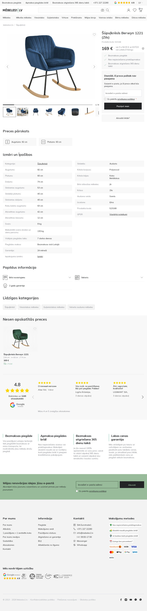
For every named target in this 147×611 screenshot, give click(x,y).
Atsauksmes (8, 545)
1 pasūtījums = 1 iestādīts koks (17, 533)
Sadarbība (8, 541)
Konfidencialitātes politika (42, 599)
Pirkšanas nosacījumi (67, 599)
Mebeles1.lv (8, 25)
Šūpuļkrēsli (20, 25)
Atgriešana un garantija (49, 537)
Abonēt (132, 485)
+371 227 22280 (84, 529)
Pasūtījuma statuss (47, 533)
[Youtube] (131, 599)
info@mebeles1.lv (85, 533)
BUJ (39, 541)
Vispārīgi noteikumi (118, 214)
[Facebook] (122, 599)
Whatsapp (82, 545)
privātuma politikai (126, 99)
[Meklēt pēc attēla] (102, 10)
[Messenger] (136, 599)
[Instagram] (127, 599)
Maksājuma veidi (46, 529)
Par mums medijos (11, 537)
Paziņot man (123, 106)
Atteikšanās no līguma (48, 545)
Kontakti (7, 549)
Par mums (7, 525)
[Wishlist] (134, 10)
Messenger (82, 541)
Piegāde (42, 525)
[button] (128, 10)
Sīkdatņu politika (87, 599)
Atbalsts (7, 529)
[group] (50, 395)
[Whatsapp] (141, 599)
